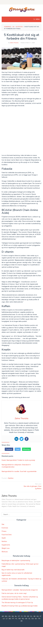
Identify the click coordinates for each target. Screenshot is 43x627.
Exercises (5, 528)
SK (26, 618)
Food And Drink (7, 534)
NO (10, 618)
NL (16, 616)
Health (4, 538)
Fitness (4, 531)
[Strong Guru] (21, 9)
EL (31, 616)
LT (6, 618)
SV (36, 618)
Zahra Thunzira (9, 495)
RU (23, 618)
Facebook (9, 449)
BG (6, 616)
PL (16, 618)
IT (40, 616)
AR (3, 616)
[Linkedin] (16, 439)
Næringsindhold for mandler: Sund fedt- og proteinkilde (19, 471)
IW (34, 616)
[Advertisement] (21, 130)
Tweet (18, 449)
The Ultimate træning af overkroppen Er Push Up (17, 602)
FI (22, 616)
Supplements (6, 545)
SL (29, 618)
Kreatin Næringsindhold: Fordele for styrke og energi (18, 460)
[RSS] (21, 2)
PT (13, 618)
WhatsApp (26, 449)
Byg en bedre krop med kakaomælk (13, 570)
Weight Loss (6, 548)
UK (21, 621)
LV (4, 618)
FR (25, 616)
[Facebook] (27, 439)
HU (38, 616)
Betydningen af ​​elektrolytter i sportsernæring (16, 560)
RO (20, 618)
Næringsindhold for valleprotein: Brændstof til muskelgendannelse (16, 466)
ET (19, 616)
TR (39, 618)
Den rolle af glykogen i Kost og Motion (32, 486)
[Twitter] (21, 439)
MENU (37, 19)
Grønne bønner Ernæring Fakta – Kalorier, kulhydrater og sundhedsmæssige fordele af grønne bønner (20, 598)
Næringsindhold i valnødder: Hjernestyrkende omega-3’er (20, 590)
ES (33, 618)
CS (9, 616)
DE (28, 616)
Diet (3, 524)
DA (13, 616)
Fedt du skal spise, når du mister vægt (14, 593)
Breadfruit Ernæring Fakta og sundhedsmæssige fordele (19, 606)
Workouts (5, 552)
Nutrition (10, 478)
